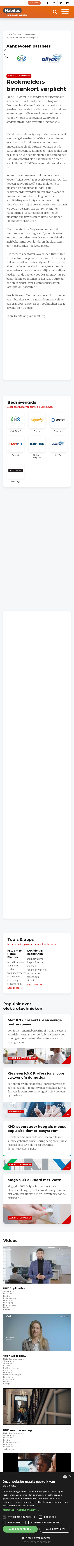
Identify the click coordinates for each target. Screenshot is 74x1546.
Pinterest (67, 3)
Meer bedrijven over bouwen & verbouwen (30, 407)
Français (34, 3)
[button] (37, 1510)
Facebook (47, 3)
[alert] (37, 1509)
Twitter (60, 3)
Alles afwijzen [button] (55, 1529)
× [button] (70, 1476)
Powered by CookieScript (37, 1542)
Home (9, 34)
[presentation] (37, 1039)
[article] (21, 61)
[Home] (15, 12)
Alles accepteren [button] (20, 1529)
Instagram (54, 3)
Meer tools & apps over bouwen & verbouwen (31, 944)
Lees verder (28, 1505)
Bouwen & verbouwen (24, 34)
